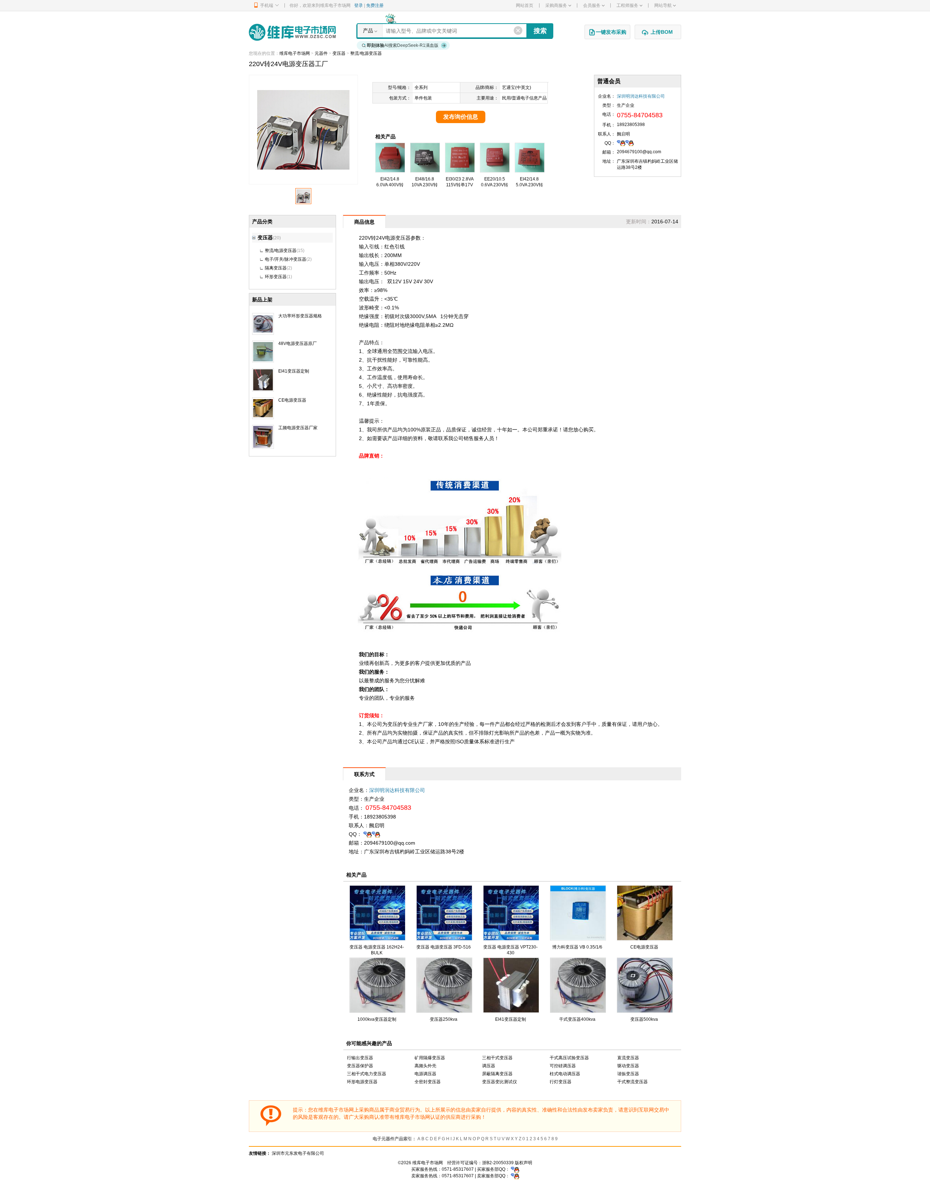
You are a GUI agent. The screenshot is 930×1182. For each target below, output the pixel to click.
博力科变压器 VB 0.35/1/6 (577, 947)
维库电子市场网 (294, 53)
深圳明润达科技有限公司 (641, 96)
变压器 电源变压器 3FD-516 (443, 947)
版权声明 (523, 1162)
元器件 (321, 53)
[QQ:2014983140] (629, 142)
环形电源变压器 (362, 1081)
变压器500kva (644, 1019)
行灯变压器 (560, 1081)
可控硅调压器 (563, 1065)
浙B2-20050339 (498, 1162)
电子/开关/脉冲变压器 (285, 259)
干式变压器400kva (577, 1019)
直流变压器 (628, 1057)
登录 (358, 5)
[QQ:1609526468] (515, 1169)
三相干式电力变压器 (366, 1073)
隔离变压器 (276, 268)
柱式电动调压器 (565, 1073)
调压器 (488, 1065)
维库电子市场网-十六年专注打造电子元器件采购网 (292, 32)
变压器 (338, 53)
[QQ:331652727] (515, 1175)
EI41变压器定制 (293, 371)
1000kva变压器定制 (376, 1019)
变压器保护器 (360, 1065)
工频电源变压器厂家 (298, 427)
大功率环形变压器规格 (300, 315)
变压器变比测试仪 (499, 1081)
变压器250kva (443, 1019)
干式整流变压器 (632, 1081)
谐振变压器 (628, 1073)
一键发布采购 (611, 32)
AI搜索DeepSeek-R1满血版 (402, 45)
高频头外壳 (425, 1065)
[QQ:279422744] (621, 142)
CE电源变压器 (292, 400)
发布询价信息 (460, 117)
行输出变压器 (360, 1057)
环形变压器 (276, 276)
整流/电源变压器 (366, 53)
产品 (368, 30)
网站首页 (524, 5)
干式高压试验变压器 (569, 1057)
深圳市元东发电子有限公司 (298, 1153)
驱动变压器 (628, 1065)
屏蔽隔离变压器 (497, 1073)
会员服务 (592, 5)
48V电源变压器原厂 (297, 343)
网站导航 (663, 5)
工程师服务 (627, 5)
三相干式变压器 (497, 1057)
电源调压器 (425, 1073)
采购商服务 (556, 5)
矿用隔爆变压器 (430, 1057)
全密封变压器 (428, 1081)
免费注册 (375, 5)
